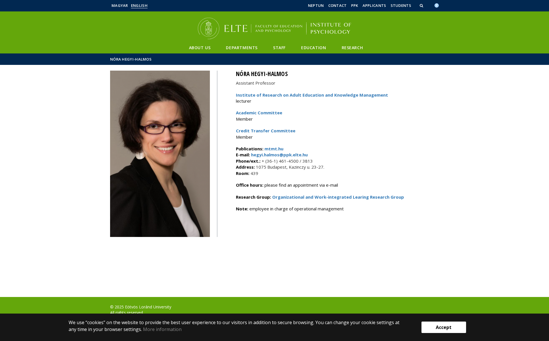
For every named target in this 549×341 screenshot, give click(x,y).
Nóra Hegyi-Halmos (131, 59)
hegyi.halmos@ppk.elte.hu (279, 154)
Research (352, 47)
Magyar (120, 5)
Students (401, 5)
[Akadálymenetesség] (436, 4)
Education (313, 47)
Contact (337, 5)
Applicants (374, 5)
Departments (242, 47)
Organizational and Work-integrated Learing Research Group (338, 197)
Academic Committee (259, 112)
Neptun (316, 5)
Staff (279, 47)
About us (200, 47)
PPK (354, 5)
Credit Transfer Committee (265, 130)
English (139, 5)
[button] (422, 5)
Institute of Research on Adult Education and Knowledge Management (312, 95)
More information (162, 329)
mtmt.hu (273, 148)
